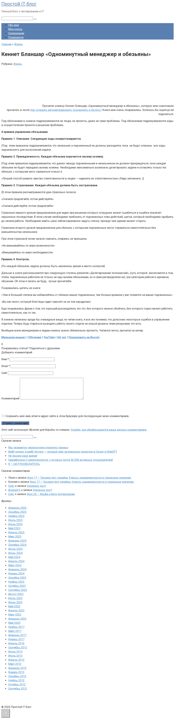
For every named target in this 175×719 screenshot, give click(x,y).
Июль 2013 (15, 651)
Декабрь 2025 (17, 512)
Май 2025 (14, 528)
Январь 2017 (16, 639)
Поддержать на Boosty (84, 337)
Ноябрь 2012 (16, 680)
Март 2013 (14, 664)
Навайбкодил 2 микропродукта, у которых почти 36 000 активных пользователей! (60, 460)
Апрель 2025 (16, 532)
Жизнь (17, 64)
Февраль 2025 (17, 540)
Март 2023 (14, 614)
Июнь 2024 (15, 553)
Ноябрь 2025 (16, 516)
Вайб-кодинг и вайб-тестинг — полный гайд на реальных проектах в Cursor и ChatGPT (62, 451)
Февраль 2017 (17, 635)
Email (5, 366)
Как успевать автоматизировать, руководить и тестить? (66, 110)
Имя (5, 359)
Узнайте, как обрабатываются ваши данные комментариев (108, 429)
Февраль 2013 (17, 668)
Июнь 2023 (15, 602)
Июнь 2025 (15, 524)
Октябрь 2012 (17, 684)
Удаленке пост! (36, 486)
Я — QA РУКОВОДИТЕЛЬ (24, 464)
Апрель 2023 (16, 610)
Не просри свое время (22, 455)
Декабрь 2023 (17, 577)
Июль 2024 (15, 549)
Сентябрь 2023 (17, 590)
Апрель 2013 (16, 659)
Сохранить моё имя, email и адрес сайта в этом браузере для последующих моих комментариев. (67, 416)
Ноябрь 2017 (16, 627)
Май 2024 (14, 557)
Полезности (15, 37)
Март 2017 (14, 631)
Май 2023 (14, 606)
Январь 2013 (16, 672)
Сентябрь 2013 (17, 647)
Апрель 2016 (16, 643)
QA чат (61, 337)
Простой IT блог (19, 4)
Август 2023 (16, 594)
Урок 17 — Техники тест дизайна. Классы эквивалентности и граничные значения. (79, 477)
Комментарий (10, 398)
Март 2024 (14, 565)
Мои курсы (15, 29)
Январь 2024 (16, 573)
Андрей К (14, 490)
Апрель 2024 (16, 561)
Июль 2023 (15, 598)
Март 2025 (14, 536)
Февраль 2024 (17, 569)
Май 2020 (14, 623)
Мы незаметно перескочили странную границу (38, 447)
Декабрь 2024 (17, 544)
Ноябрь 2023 (16, 581)
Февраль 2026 (17, 507)
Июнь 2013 (15, 655)
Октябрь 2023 (17, 586)
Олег (11, 486)
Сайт (4, 373)
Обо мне (13, 25)
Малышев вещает (13, 337)
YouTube (49, 337)
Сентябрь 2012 (17, 688)
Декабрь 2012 (17, 676)
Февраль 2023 (17, 618)
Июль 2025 (15, 520)
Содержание (16, 33)
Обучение (34, 337)
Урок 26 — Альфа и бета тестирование (51, 494)
